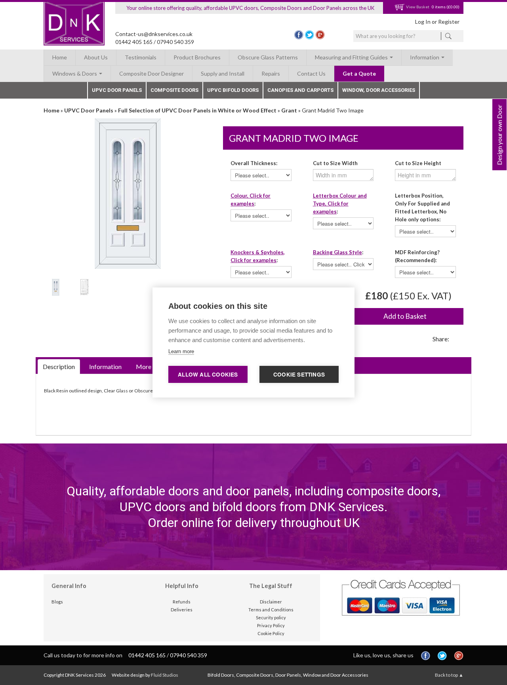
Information (425, 57)
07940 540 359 (175, 41)
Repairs (270, 73)
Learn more (181, 351)
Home (59, 57)
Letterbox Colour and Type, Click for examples (340, 203)
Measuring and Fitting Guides (352, 57)
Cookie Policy (270, 633)
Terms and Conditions (271, 609)
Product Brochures (197, 57)
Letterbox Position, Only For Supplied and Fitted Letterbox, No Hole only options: (422, 207)
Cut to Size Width (335, 163)
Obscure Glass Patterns (268, 57)
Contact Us (311, 73)
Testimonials (140, 57)
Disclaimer (271, 601)
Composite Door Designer (151, 73)
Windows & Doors (75, 73)
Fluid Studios (164, 675)
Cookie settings (299, 374)
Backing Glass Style (337, 252)
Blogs (57, 601)
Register (448, 21)
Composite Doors (174, 90)
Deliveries (182, 609)
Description (59, 366)
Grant (289, 110)
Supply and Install (222, 73)
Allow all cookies (208, 374)
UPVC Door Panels (117, 90)
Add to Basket (405, 316)
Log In (423, 21)
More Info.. (151, 366)
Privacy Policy (271, 625)
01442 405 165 (133, 41)
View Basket (417, 6)
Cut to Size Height (418, 163)
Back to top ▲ (449, 675)
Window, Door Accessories (378, 90)
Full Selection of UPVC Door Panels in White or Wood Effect (197, 110)
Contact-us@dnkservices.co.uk (154, 33)
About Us (96, 57)
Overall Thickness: (254, 163)
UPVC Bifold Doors (233, 90)
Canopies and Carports (300, 90)
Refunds (182, 601)
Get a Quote (359, 73)
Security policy (271, 617)
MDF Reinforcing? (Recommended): (417, 256)
